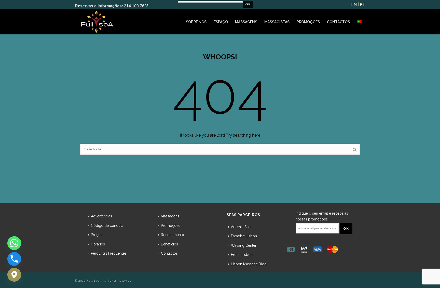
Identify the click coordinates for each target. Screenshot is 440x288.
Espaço (221, 22)
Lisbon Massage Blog (249, 264)
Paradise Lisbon (244, 236)
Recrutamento (172, 235)
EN (354, 4)
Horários (98, 244)
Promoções (308, 22)
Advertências (101, 216)
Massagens (246, 22)
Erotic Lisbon (242, 255)
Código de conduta (107, 226)
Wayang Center (243, 245)
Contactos (338, 22)
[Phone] (14, 259)
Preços (96, 235)
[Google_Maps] (14, 275)
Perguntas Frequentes (109, 253)
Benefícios (169, 244)
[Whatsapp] (14, 243)
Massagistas (277, 22)
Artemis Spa (241, 227)
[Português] (359, 22)
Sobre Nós (196, 22)
